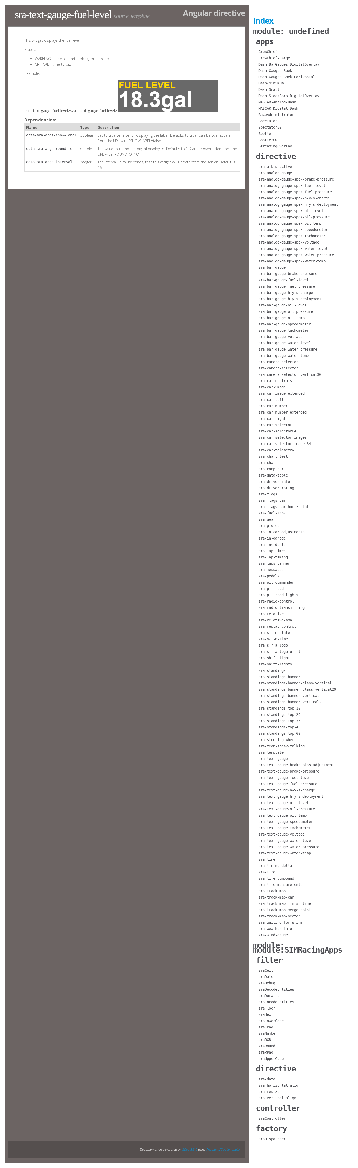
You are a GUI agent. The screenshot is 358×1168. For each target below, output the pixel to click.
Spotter (265, 133)
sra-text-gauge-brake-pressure (288, 771)
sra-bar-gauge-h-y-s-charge (285, 292)
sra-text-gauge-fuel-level (284, 777)
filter (269, 960)
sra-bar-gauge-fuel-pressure (286, 286)
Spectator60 (269, 127)
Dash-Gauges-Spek (275, 70)
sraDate (265, 977)
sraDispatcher (272, 1139)
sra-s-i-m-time (273, 639)
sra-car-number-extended (282, 412)
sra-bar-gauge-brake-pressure (287, 274)
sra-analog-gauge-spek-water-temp (292, 261)
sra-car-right (272, 418)
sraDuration (269, 995)
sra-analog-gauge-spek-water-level (293, 248)
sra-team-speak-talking (281, 746)
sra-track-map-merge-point (284, 910)
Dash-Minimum (271, 83)
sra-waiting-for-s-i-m (280, 922)
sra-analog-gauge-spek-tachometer (292, 236)
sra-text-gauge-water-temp (284, 853)
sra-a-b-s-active (275, 167)
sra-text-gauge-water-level (285, 840)
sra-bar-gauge (272, 267)
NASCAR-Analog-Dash (277, 102)
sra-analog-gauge (275, 173)
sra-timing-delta (275, 866)
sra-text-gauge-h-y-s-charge (286, 790)
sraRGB (264, 1040)
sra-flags (267, 494)
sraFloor (266, 1008)
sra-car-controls (275, 381)
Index (263, 20)
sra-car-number (273, 406)
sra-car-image (272, 387)
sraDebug (266, 983)
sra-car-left (271, 400)
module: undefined (291, 31)
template (140, 15)
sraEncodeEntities (276, 1002)
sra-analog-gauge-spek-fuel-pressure (295, 192)
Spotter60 (267, 140)
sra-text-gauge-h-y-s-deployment (290, 796)
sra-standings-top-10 (279, 708)
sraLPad (265, 1027)
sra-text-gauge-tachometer (284, 828)
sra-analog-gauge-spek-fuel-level (292, 185)
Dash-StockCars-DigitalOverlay (288, 96)
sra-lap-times (272, 551)
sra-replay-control (277, 626)
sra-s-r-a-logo (273, 645)
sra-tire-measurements (280, 884)
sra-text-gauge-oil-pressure (286, 809)
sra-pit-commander (276, 582)
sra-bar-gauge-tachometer (283, 330)
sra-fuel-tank (272, 513)
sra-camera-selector (278, 362)
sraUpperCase (271, 1058)
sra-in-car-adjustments (281, 532)
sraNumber (267, 1033)
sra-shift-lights (275, 664)
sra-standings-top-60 (279, 733)
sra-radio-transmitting (281, 607)
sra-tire (266, 872)
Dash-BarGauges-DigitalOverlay (288, 64)
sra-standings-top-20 (279, 714)
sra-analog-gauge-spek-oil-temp (289, 223)
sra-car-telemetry (276, 450)
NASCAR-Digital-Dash (278, 108)
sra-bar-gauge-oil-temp (281, 318)
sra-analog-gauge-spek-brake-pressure (296, 179)
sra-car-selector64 (277, 431)
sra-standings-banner (279, 677)
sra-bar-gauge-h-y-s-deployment (289, 299)
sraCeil (265, 970)
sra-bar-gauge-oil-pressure (285, 311)
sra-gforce (268, 526)
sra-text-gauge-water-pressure (288, 847)
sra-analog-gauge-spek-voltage (288, 242)
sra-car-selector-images (282, 437)
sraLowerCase (271, 1021)
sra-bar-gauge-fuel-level (283, 280)
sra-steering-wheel (277, 740)
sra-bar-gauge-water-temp (283, 355)
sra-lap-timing (273, 557)
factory (271, 1128)
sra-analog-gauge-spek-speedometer (293, 230)
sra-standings (272, 670)
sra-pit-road (271, 588)
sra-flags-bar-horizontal (283, 507)
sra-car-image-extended (281, 393)
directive (276, 156)
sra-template (271, 752)
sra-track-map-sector (279, 916)
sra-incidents (272, 544)
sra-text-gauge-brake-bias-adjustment (296, 765)
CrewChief (267, 52)
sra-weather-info (275, 929)
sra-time (266, 859)
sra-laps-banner (274, 563)
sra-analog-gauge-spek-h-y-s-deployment (298, 204)
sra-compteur (271, 469)
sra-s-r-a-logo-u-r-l (279, 651)
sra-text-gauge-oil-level (283, 803)
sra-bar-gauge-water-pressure (287, 349)
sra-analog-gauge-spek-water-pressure (296, 255)
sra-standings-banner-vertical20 (290, 702)
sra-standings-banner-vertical (288, 696)
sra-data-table (273, 475)
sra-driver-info (274, 481)
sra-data (266, 1079)
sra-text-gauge (273, 759)
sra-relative (271, 614)
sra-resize (268, 1092)
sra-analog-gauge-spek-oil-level (290, 211)
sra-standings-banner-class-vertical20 (297, 689)
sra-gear (266, 519)
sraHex (264, 1014)
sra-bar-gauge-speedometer (284, 324)
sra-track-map (272, 891)
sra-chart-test (273, 456)
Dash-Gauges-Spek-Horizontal (286, 77)
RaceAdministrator (276, 115)
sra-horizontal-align (279, 1085)
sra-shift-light (274, 658)
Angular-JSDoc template (223, 1149)
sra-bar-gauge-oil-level (282, 305)
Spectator (267, 121)
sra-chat (266, 463)
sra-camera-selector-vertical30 (289, 374)
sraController (272, 1118)
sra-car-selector (275, 425)
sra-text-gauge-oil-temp (282, 815)
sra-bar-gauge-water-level (284, 343)
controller (278, 1108)
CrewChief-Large (274, 58)
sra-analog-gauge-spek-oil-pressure (294, 217)
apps (265, 41)
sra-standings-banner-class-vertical (295, 683)
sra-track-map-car (276, 897)
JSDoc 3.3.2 (189, 1149)
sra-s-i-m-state (274, 633)
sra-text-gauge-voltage (281, 834)
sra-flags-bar (272, 500)
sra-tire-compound (276, 878)
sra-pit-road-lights (278, 595)
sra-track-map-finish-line (284, 903)
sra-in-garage (272, 538)
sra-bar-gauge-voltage (280, 337)
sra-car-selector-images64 (284, 444)
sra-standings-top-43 (279, 727)
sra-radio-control (276, 601)
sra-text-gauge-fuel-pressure (287, 784)
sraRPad (265, 1052)
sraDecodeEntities (276, 989)
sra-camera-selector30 (280, 368)
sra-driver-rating (276, 488)
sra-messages (271, 570)
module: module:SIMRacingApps (297, 947)
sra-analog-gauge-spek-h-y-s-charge (294, 198)
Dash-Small (268, 89)
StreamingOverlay (275, 146)
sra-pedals (268, 576)
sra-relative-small (277, 620)
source (121, 15)
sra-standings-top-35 (279, 721)
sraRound (266, 1046)
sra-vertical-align (277, 1098)
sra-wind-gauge (273, 935)
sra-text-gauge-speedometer (285, 822)
